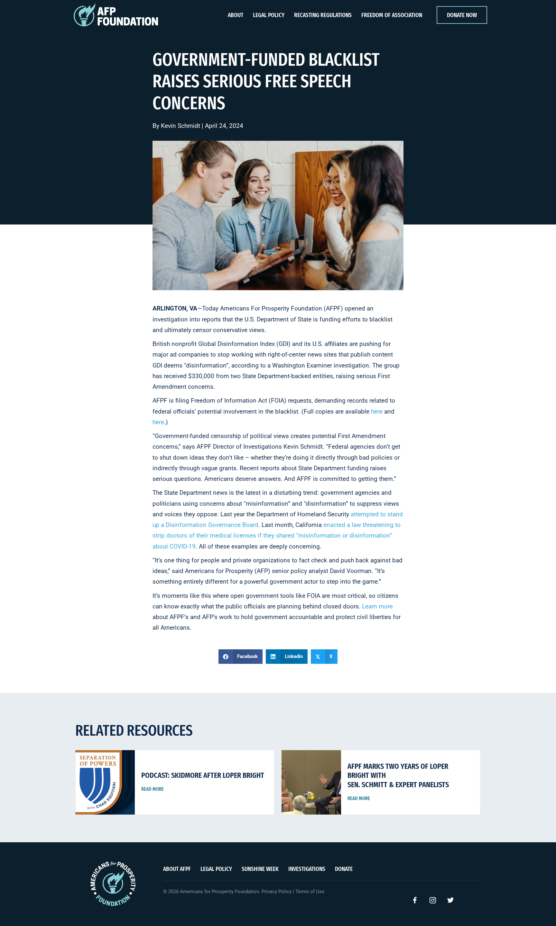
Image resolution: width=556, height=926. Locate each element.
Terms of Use (309, 891)
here (377, 411)
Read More (152, 789)
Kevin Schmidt (180, 125)
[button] (415, 900)
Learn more (377, 606)
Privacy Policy (277, 891)
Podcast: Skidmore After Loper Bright (202, 775)
